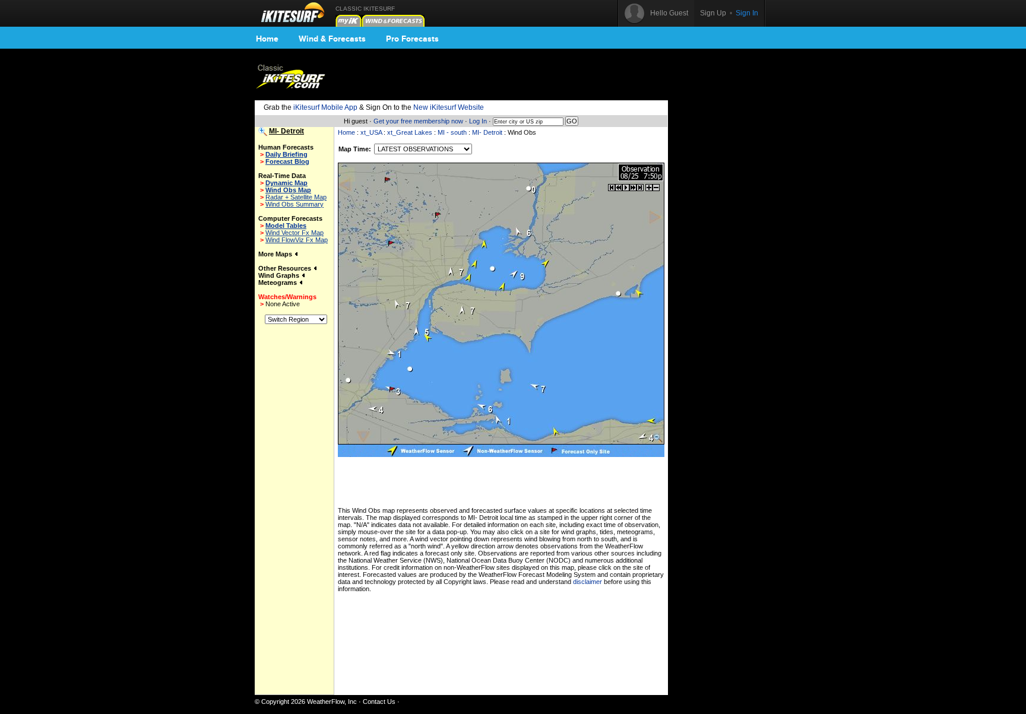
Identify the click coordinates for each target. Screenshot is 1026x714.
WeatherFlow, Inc (332, 701)
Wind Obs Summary (294, 204)
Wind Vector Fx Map (294, 232)
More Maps (276, 254)
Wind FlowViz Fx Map (296, 239)
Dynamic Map (286, 182)
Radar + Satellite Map (296, 197)
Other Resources (285, 268)
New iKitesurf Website (448, 107)
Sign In (747, 13)
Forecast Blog (287, 161)
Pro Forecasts (412, 38)
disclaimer (587, 581)
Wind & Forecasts (332, 38)
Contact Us (379, 701)
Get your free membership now (418, 121)
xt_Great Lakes (409, 132)
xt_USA (371, 132)
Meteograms (278, 282)
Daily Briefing (286, 154)
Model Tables (285, 225)
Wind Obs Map (288, 189)
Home (267, 38)
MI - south (452, 132)
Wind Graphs (279, 275)
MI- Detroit (487, 132)
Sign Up (713, 13)
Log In (478, 121)
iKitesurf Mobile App (325, 107)
